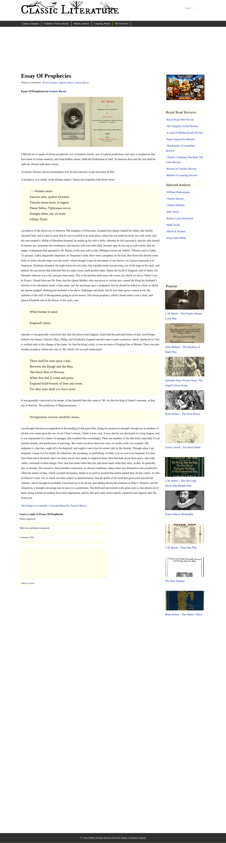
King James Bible (176, 238)
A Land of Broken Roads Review (184, 132)
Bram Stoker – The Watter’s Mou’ (184, 614)
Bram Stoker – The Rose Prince (182, 413)
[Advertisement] (113, 52)
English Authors (66, 82)
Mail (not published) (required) (34, 528)
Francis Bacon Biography (179, 514)
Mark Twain (173, 224)
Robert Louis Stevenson (179, 218)
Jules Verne (172, 211)
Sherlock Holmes (176, 231)
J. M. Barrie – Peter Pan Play (181, 547)
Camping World (102, 23)
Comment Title (27, 537)
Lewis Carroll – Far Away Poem (182, 447)
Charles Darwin (175, 198)
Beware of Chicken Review (181, 168)
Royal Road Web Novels (180, 119)
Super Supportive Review (180, 139)
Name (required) (27, 519)
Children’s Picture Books (56, 23)
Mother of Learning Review (181, 175)
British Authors (81, 23)
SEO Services (122, 23)
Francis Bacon (82, 82)
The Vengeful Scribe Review (182, 126)
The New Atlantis (174, 581)
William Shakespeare (178, 192)
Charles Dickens (175, 205)
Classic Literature (30, 23)
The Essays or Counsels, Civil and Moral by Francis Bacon (53, 505)
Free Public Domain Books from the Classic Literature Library (114, 837)
